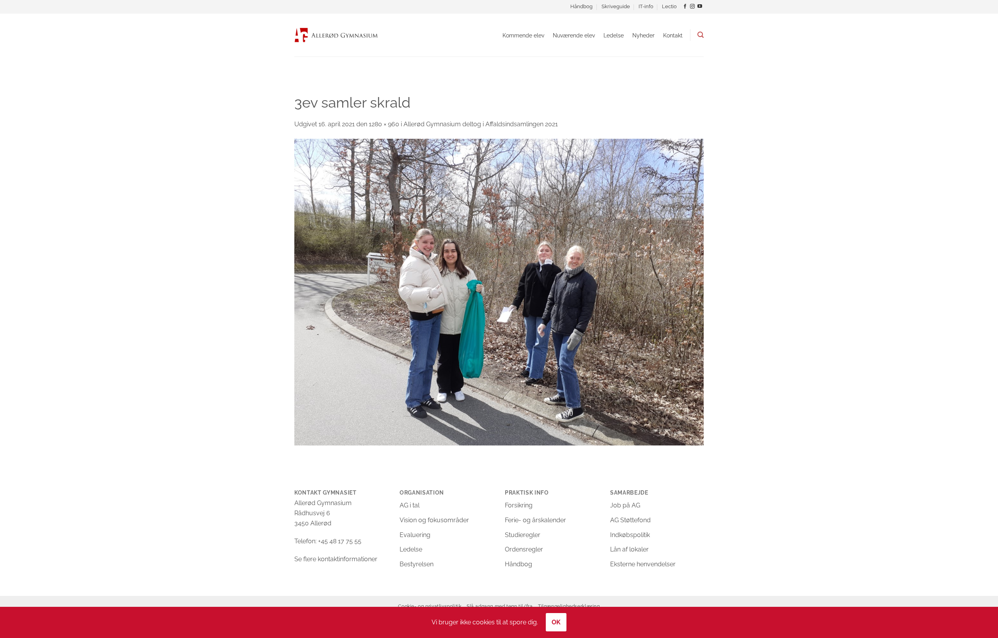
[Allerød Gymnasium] (336, 34)
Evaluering (415, 535)
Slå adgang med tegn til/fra (500, 606)
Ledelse (613, 35)
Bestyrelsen (417, 564)
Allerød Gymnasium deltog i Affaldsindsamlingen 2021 (480, 124)
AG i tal (409, 505)
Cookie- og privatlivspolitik (429, 606)
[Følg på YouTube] (699, 6)
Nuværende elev (574, 35)
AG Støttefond (630, 520)
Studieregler (522, 535)
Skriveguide (616, 6)
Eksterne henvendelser (643, 564)
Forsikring (519, 505)
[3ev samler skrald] (499, 291)
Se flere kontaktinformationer (335, 559)
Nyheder (643, 35)
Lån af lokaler (629, 549)
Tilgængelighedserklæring (569, 606)
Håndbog (581, 6)
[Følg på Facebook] (685, 6)
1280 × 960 (384, 124)
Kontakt (673, 35)
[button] (700, 34)
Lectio (669, 6)
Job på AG (625, 505)
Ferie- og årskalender (535, 520)
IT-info (646, 6)
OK (556, 622)
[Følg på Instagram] (692, 6)
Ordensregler (524, 549)
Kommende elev (523, 35)
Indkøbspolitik (630, 535)
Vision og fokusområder (434, 520)
